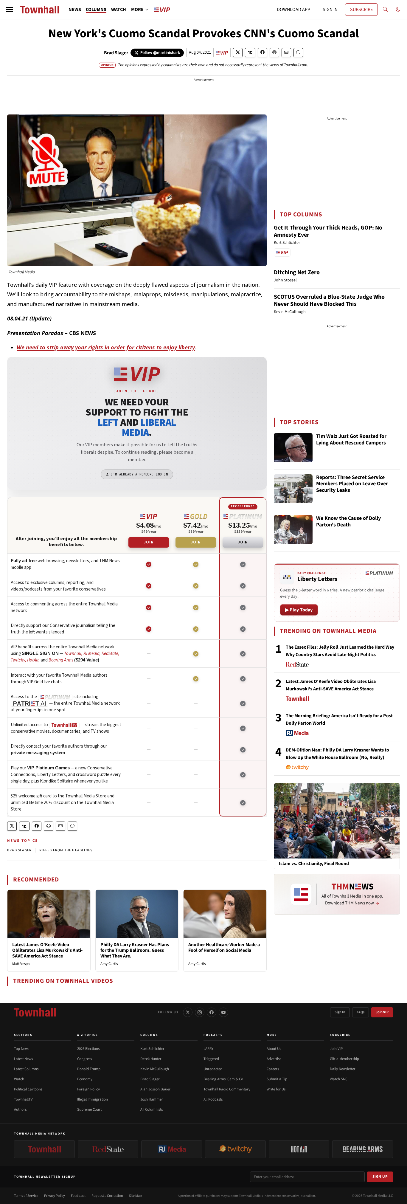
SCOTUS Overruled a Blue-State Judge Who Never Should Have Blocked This (329, 300)
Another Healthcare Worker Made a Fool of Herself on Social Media (224, 947)
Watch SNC (338, 1079)
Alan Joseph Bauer (155, 1089)
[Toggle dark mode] (398, 9)
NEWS (75, 9)
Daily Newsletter (342, 1069)
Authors (20, 1109)
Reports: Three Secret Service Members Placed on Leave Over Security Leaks (352, 484)
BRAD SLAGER (19, 850)
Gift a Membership (344, 1059)
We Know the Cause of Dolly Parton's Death (348, 522)
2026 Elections (88, 1048)
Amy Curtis (109, 963)
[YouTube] (223, 1012)
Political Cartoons (28, 1089)
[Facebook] (211, 1012)
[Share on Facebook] (262, 52)
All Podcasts (213, 1099)
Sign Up (380, 1176)
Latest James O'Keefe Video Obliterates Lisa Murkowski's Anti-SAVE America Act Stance (47, 950)
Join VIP (382, 1012)
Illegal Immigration (92, 1099)
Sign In (340, 1012)
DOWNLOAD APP (293, 9)
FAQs (360, 1012)
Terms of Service (26, 1195)
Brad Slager (116, 52)
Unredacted (213, 1069)
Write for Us (276, 1089)
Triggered (211, 1059)
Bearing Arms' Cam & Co (223, 1079)
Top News (21, 1048)
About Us (274, 1048)
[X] (187, 1012)
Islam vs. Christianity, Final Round (314, 864)
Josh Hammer (151, 1099)
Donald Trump (88, 1069)
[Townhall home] (35, 1012)
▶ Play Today (299, 610)
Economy (84, 1079)
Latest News (23, 1059)
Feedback (78, 1195)
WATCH (118, 9)
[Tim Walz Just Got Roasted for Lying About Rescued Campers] (293, 447)
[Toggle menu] (9, 10)
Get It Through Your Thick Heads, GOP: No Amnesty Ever (328, 231)
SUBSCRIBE (361, 9)
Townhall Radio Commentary (227, 1089)
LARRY (208, 1048)
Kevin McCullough (154, 1069)
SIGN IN (330, 9)
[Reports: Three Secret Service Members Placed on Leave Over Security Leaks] (293, 488)
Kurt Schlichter (152, 1048)
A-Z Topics (87, 1035)
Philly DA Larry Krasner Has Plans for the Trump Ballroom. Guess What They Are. (134, 950)
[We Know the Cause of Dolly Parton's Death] (293, 529)
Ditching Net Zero (297, 272)
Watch (19, 1079)
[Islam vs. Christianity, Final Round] (337, 820)
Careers (273, 1069)
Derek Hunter (150, 1059)
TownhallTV (23, 1099)
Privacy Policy (54, 1195)
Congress (84, 1059)
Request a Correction (107, 1195)
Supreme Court (89, 1109)
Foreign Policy (88, 1089)
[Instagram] (199, 1012)
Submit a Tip (277, 1079)
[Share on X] (238, 52)
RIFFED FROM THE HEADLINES (65, 850)
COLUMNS (96, 9)
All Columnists (151, 1109)
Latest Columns (26, 1069)
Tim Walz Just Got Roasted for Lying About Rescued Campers (351, 440)
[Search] (385, 9)
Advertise (274, 1059)
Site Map (135, 1195)
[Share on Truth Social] (250, 52)
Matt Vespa (21, 963)
